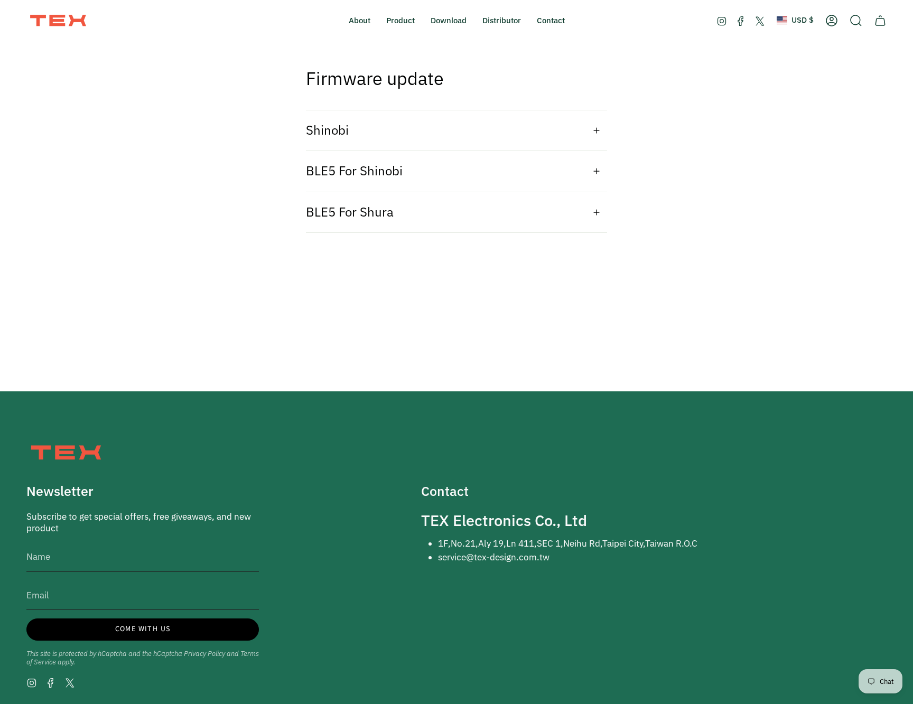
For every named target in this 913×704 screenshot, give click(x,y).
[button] (359, 20)
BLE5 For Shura (350, 212)
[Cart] (880, 21)
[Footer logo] (66, 452)
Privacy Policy (204, 653)
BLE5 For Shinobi (354, 171)
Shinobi (327, 130)
